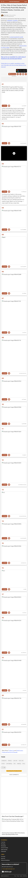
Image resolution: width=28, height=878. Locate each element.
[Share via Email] (26, 74)
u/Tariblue (24, 293)
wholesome (4, 760)
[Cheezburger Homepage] (14, 872)
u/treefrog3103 (23, 143)
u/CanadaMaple (23, 229)
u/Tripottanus (24, 652)
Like (4, 767)
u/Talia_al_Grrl (24, 744)
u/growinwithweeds (23, 516)
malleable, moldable (12, 20)
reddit (25, 589)
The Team (3, 856)
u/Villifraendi (24, 191)
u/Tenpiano (24, 399)
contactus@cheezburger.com (8, 868)
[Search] (3, 1)
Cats (14, 763)
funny (23, 763)
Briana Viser (6, 15)
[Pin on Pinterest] (9, 106)
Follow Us (11, 750)
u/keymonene (24, 562)
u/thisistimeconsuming (22, 484)
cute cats (15, 760)
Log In (25, 1)
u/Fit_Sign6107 (23, 266)
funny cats (21, 760)
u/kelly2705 (24, 105)
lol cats (3, 763)
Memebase (3, 845)
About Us (3, 858)
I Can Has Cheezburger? (14, 1)
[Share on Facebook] (18, 74)
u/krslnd (25, 690)
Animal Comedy (4, 847)
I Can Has (3, 842)
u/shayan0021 (24, 724)
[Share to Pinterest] (23, 74)
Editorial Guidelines (5, 860)
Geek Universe (4, 849)
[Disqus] (14, 796)
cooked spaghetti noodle (16, 37)
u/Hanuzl (24, 332)
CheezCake (3, 851)
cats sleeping (9, 763)
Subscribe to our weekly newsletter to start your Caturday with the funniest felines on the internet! (13, 65)
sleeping (19, 763)
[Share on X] (20, 74)
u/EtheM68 (24, 423)
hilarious (10, 760)
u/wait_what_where (23, 373)
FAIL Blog (3, 844)
